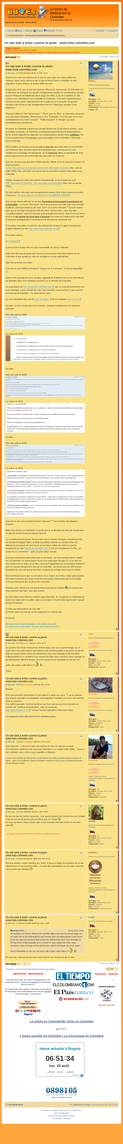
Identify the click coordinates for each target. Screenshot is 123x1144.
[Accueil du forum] (27, 12)
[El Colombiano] (73, 984)
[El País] (73, 992)
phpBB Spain (64, 1113)
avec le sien (73, 299)
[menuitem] (59, 31)
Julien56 (91, 821)
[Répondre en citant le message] (81, 63)
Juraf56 (91, 917)
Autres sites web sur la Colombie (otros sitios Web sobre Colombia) (38, 168)
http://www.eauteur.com (17, 710)
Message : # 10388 (15, 923)
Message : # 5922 (14, 812)
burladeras (92, 852)
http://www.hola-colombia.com (43, 228)
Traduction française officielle (58, 1116)
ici (7, 271)
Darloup (91, 81)
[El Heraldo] (73, 999)
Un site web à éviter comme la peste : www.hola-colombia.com (49, 43)
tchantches (92, 760)
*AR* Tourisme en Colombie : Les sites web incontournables (34, 183)
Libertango (92, 694)
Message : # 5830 (14, 685)
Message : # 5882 (14, 742)
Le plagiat (13, 241)
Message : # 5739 (14, 643)
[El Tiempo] (73, 976)
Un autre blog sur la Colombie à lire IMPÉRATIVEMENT (44, 195)
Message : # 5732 (14, 73)
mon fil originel (42, 299)
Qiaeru (72, 1116)
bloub (90, 634)
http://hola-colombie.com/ (36, 548)
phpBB (54, 1110)
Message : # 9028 (14, 859)
